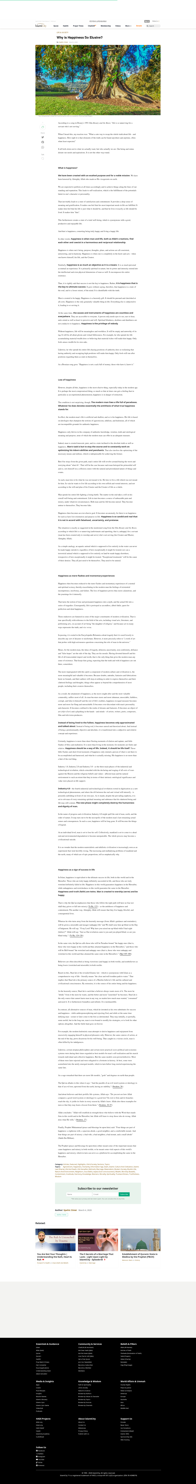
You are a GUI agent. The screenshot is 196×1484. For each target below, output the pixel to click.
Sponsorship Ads (126, 1437)
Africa (123, 1405)
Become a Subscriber (85, 1365)
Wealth (118, 1172)
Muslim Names (41, 1396)
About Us (81, 1422)
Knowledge (86, 1174)
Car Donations (126, 1428)
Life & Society (62, 32)
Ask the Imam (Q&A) (85, 1353)
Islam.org (39, 1425)
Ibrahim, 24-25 (105, 1105)
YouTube (41, 1459)
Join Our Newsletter (85, 1362)
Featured (73, 1164)
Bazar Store (125, 1425)
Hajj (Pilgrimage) (126, 1365)
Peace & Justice (126, 1388)
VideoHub (39, 1408)
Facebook (41, 1451)
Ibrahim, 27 (81, 1119)
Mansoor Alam (127, 1260)
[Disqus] (97, 1307)
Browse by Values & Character (88, 1396)
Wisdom (58, 1176)
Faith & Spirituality (84, 1385)
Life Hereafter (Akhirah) (86, 1169)
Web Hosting (125, 1440)
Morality (103, 1174)
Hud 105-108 (125, 953)
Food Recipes (40, 1391)
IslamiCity (83, 1263)
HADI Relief (40, 1428)
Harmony (78, 1174)
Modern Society (120, 1169)
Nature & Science (84, 1391)
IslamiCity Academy (42, 1434)
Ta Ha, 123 (93, 906)
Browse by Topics (84, 1399)
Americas (124, 1394)
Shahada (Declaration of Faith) (131, 1353)
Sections (100, 1164)
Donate (123, 1422)
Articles (66, 1164)
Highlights (82, 1164)
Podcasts (39, 1411)
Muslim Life (131, 1169)
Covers (38, 1388)
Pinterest (41, 1465)
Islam (106, 1167)
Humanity (86, 1167)
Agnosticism (67, 1167)
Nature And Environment (64, 1172)
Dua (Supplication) (42, 1368)
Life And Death (71, 1169)
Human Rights (125, 1385)
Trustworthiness (122, 1174)
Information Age (97, 1167)
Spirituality (111, 1174)
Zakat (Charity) (125, 1359)
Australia (124, 1399)
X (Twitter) (39, 1454)
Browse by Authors (84, 1394)
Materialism (109, 1169)
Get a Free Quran (84, 1359)
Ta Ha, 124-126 (76, 935)
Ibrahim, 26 (117, 1086)
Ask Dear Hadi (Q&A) (85, 1350)
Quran (38, 1353)
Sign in (147, 21)
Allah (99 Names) (126, 1347)
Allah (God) (40, 1350)
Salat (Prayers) (125, 1356)
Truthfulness (134, 1174)
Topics (107, 1164)
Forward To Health (43, 1263)
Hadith (38, 1359)
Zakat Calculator (41, 1374)
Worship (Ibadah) (128, 1172)
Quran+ (38, 1356)
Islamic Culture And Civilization (121, 1167)
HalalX (38, 1431)
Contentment (60, 1174)
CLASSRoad (40, 1437)
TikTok (40, 1462)
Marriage (100, 1169)
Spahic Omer (70, 1210)
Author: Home (61, 1215)
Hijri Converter (41, 1365)
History (137, 1260)
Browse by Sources (84, 1402)
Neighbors (79, 1172)
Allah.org (39, 1422)
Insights (39, 1394)
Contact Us (82, 1425)
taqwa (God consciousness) (104, 1172)
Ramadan (124, 1362)
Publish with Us (83, 1434)
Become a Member (84, 1368)
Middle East (125, 1408)
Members (81, 1371)
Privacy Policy (83, 1431)
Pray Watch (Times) (42, 1362)
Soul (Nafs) (88, 1172)
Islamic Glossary (41, 1399)
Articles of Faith (126, 1350)
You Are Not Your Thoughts (149, 1481)
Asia (122, 1402)
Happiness (77, 1167)
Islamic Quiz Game (42, 1405)
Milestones (82, 1428)
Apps (38, 1385)
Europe (123, 1396)
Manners (95, 1174)
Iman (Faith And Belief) (60, 1263)
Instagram (41, 1457)
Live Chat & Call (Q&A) (86, 1356)
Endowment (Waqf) (127, 1431)
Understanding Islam (43, 1371)
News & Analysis (126, 1391)
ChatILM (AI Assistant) (85, 1347)
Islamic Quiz (40, 1402)
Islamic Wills (125, 1434)
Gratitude (70, 1174)
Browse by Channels (85, 1405)
